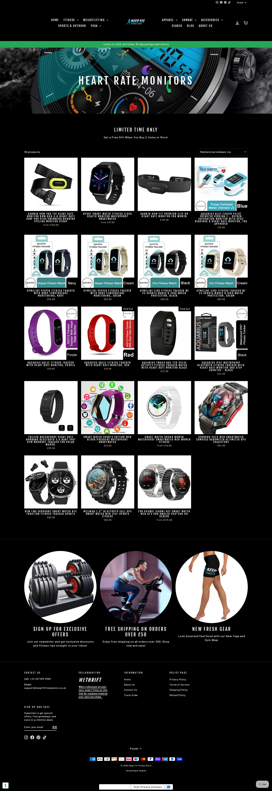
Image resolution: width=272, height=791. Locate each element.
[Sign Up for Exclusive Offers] (60, 587)
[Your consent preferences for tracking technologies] (5, 785)
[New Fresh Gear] (212, 587)
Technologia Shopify (136, 770)
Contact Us (130, 689)
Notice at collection (115, 786)
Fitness (70, 20)
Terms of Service (180, 684)
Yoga (95, 26)
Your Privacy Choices (147, 786)
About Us (206, 26)
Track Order (131, 695)
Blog (190, 26)
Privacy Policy (178, 679)
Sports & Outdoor (72, 26)
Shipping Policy (179, 689)
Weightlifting (94, 20)
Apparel (168, 20)
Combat (188, 20)
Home (55, 20)
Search (177, 26)
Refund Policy (178, 695)
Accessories (210, 20)
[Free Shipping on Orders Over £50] (136, 587)
